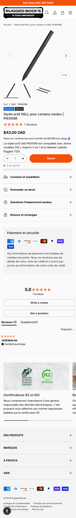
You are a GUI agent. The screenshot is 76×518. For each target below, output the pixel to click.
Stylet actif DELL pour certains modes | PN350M (38, 24)
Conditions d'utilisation (15, 506)
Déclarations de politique (16, 509)
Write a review (39, 302)
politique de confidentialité (17, 503)
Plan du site (38, 509)
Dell (6, 104)
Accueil (7, 24)
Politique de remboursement (48, 503)
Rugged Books (19, 498)
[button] (7, 511)
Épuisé (51, 158)
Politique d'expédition (41, 506)
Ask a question (39, 313)
